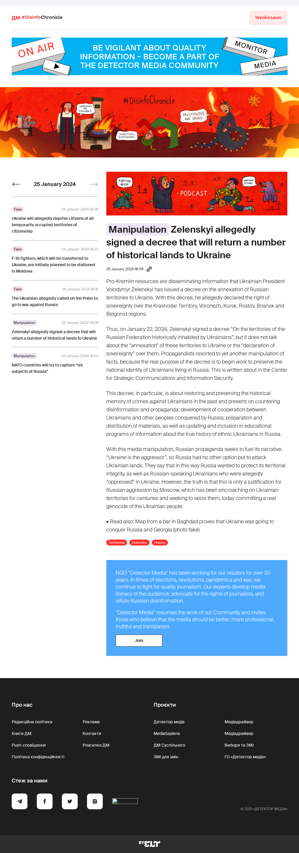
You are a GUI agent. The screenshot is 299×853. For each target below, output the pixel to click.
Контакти (92, 733)
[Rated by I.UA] (125, 802)
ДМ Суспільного (169, 745)
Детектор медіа (169, 721)
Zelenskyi (139, 542)
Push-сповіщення (29, 745)
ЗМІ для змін (166, 756)
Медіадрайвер (239, 721)
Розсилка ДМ (96, 745)
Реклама (91, 721)
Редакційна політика (32, 721)
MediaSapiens (167, 733)
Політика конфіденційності (38, 756)
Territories (117, 542)
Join (139, 640)
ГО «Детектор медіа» (245, 756)
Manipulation (137, 229)
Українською (268, 17)
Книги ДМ (22, 733)
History (160, 542)
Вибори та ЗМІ (239, 745)
